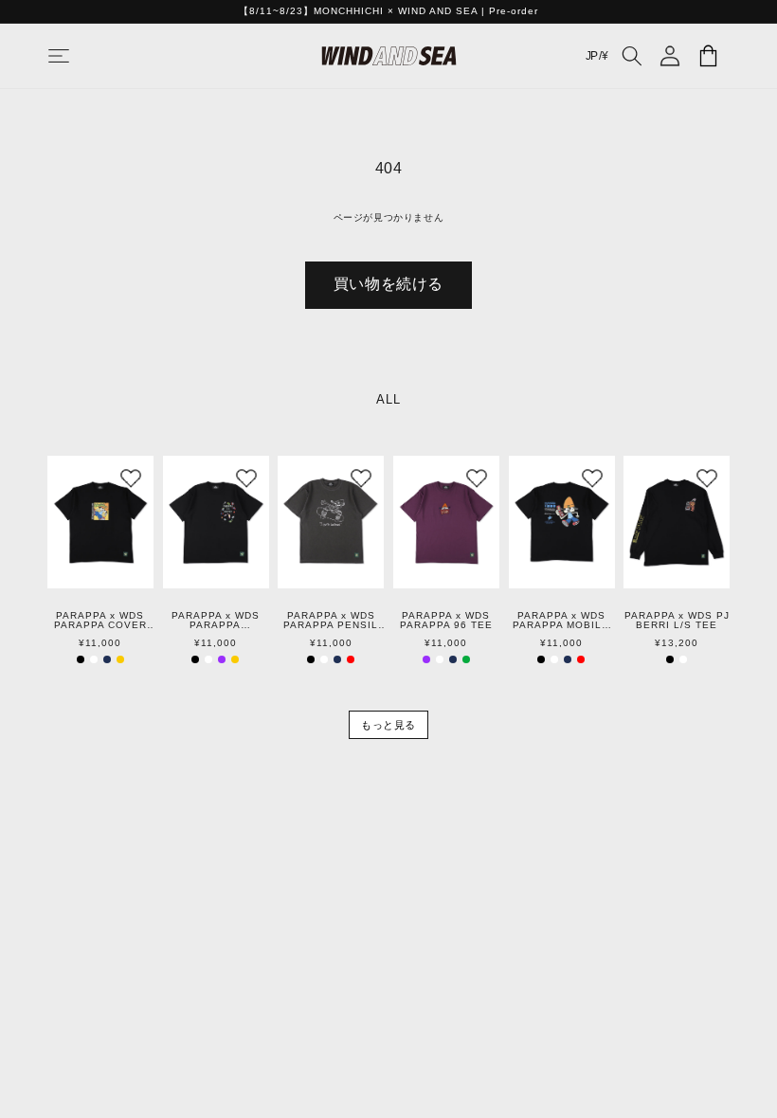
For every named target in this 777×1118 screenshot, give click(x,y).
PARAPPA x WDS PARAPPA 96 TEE (446, 620)
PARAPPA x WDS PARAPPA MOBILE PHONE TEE (561, 620)
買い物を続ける (388, 284)
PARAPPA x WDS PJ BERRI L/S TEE (677, 620)
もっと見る (388, 724)
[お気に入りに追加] (131, 478)
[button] (78, 56)
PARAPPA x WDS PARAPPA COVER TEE (100, 620)
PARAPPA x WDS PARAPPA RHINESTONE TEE (215, 620)
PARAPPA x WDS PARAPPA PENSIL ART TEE (330, 620)
